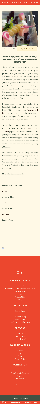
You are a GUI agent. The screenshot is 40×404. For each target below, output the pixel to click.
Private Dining (20, 316)
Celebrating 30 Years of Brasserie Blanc (20, 288)
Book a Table (20, 311)
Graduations (20, 319)
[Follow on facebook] (5, 402)
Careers (20, 350)
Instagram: (6, 191)
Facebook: (6, 214)
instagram (20, 378)
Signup (20, 376)
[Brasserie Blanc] (18, 2)
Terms (20, 356)
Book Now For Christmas (20, 322)
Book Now (31, 402)
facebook (20, 385)
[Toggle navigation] (37, 2)
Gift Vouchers (20, 336)
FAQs (20, 300)
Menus (20, 314)
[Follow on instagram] (3, 402)
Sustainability (20, 297)
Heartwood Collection (20, 398)
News (20, 294)
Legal (20, 353)
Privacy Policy (20, 359)
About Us (20, 286)
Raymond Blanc (20, 291)
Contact (20, 370)
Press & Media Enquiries (20, 373)
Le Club (15, 402)
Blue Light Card (20, 339)
